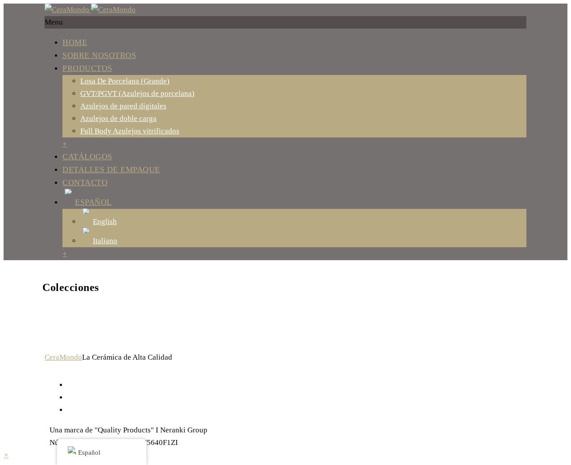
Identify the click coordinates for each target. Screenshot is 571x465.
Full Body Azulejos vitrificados (129, 131)
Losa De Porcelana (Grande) (125, 81)
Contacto (85, 182)
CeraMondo (63, 357)
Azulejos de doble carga (118, 118)
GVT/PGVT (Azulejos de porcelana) (137, 93)
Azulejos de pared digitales (123, 106)
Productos (87, 68)
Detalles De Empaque (111, 169)
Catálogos (87, 156)
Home (74, 42)
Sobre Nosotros (99, 55)
